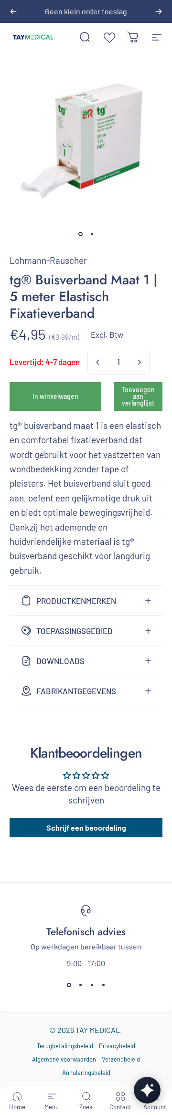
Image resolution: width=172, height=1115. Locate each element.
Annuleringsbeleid (86, 1072)
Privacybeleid (117, 1046)
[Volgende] (158, 11)
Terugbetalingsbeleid (65, 1046)
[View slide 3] (91, 984)
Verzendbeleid (121, 1059)
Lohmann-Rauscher (48, 260)
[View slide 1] (69, 984)
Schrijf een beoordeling (86, 827)
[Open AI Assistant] (147, 1090)
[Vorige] (13, 11)
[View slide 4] (103, 984)
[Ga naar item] (80, 234)
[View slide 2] (80, 984)
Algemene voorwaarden (64, 1059)
